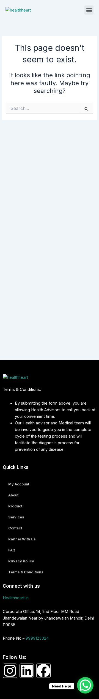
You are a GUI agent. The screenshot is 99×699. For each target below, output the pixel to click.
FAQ (11, 550)
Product (15, 506)
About (13, 495)
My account (18, 484)
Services (16, 517)
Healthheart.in (16, 597)
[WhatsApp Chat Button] (85, 685)
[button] (89, 10)
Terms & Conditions (25, 572)
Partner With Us (22, 539)
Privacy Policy (21, 561)
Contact (15, 528)
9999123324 (37, 638)
